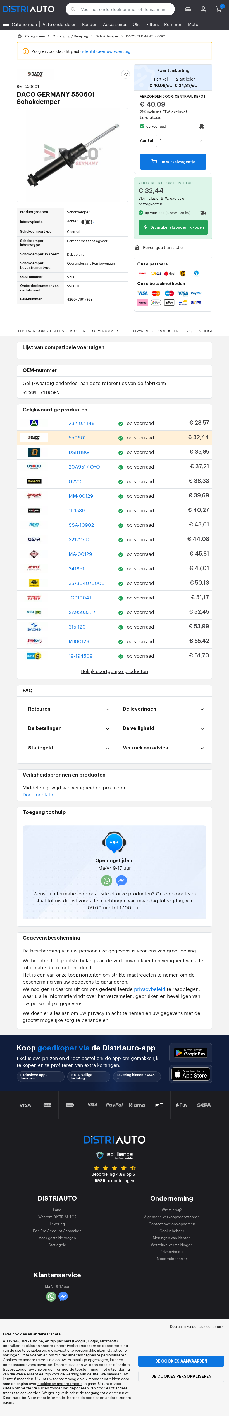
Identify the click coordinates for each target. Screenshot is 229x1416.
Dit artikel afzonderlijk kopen (177, 227)
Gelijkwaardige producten (152, 330)
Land (57, 1209)
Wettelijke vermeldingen (172, 1244)
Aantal (146, 141)
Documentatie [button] (38, 794)
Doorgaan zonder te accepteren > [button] (196, 1326)
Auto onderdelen (59, 24)
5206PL (41, 392)
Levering (57, 1223)
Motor (194, 24)
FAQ (188, 330)
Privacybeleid (171, 1251)
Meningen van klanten (172, 1237)
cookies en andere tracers (59, 1383)
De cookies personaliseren (181, 1376)
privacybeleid (149, 988)
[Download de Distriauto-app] (190, 1052)
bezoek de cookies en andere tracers (99, 1397)
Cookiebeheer (171, 1230)
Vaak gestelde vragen (57, 1237)
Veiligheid (209, 330)
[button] (188, 9)
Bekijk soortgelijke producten (114, 671)
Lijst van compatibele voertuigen (51, 330)
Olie (137, 24)
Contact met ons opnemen (172, 1223)
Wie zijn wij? (172, 1209)
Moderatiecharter (172, 1258)
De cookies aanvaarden (181, 1361)
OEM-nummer (105, 330)
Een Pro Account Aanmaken (57, 1230)
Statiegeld (57, 1244)
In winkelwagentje (178, 162)
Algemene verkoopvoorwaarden (172, 1216)
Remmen (173, 24)
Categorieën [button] (24, 24)
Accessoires (115, 24)
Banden (89, 24)
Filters (152, 24)
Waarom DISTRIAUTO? (57, 1216)
